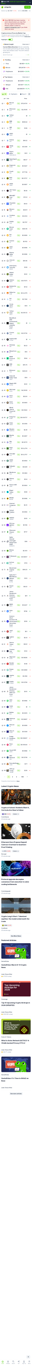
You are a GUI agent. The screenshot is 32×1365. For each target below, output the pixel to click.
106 (22, 777)
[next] (27, 777)
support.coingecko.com (12, 27)
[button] (16, 936)
